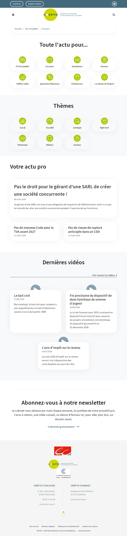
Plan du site (34, 526)
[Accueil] (63, 448)
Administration (84, 530)
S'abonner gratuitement (61, 426)
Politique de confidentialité (68, 526)
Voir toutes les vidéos (103, 275)
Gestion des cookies (90, 526)
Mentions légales (48, 526)
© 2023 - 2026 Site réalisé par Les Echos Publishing (56, 530)
